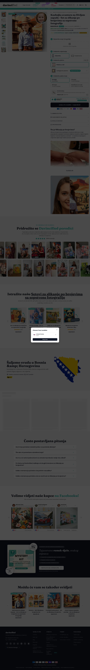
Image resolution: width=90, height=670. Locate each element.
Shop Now (45, 339)
